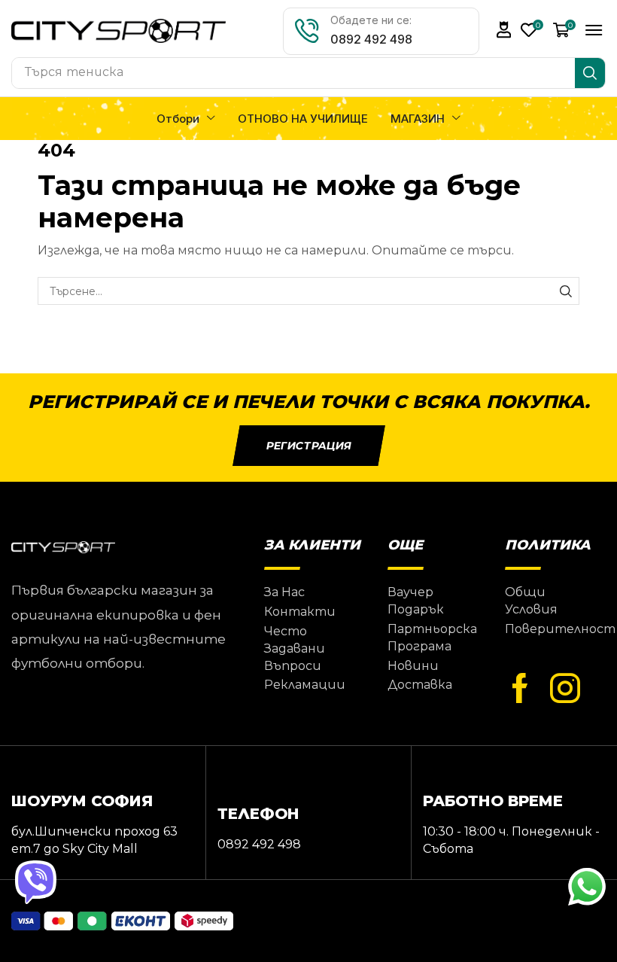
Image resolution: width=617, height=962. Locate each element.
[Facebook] (520, 689)
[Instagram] (565, 689)
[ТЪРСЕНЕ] (565, 291)
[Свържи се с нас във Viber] (37, 883)
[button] (504, 29)
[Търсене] (590, 73)
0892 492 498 (371, 39)
